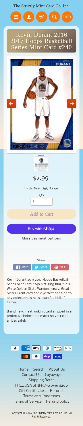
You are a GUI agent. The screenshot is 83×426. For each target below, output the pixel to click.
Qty (41, 195)
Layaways (53, 375)
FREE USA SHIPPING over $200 (41, 385)
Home (23, 369)
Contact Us (31, 375)
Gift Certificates (32, 391)
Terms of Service (28, 402)
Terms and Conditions (41, 396)
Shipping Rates (41, 380)
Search (38, 369)
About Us (57, 369)
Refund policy (57, 402)
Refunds (57, 391)
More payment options (41, 238)
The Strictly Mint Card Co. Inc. (41, 6)
